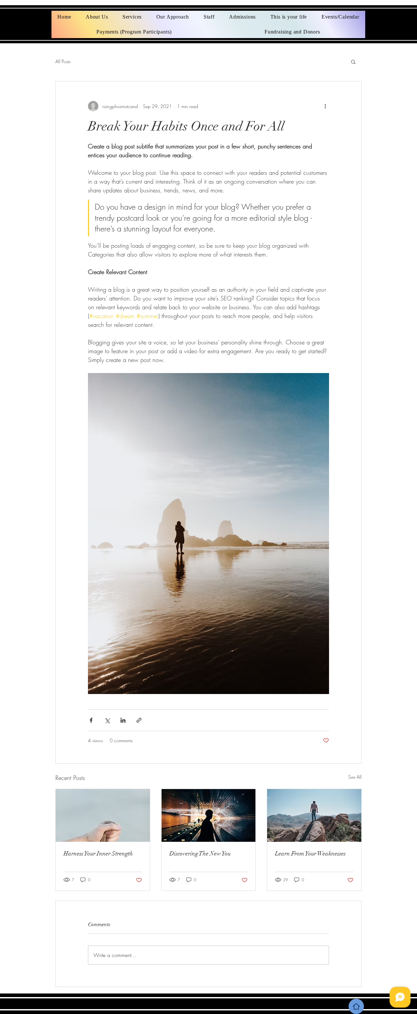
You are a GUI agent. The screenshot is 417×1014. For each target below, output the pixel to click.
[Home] (356, 1006)
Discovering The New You (200, 853)
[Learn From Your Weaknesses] (314, 815)
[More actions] (325, 106)
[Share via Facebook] (91, 720)
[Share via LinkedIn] (123, 720)
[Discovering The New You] (209, 815)
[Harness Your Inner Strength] (103, 815)
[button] (353, 61)
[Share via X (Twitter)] (107, 720)
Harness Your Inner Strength (98, 853)
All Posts (62, 61)
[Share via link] (139, 720)
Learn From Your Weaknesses (310, 853)
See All (355, 777)
